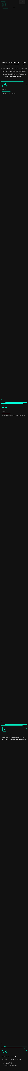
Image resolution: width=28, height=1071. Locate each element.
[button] (14, 7)
